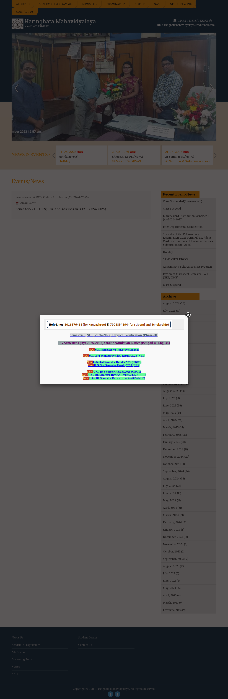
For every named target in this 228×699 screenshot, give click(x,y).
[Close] (188, 315)
